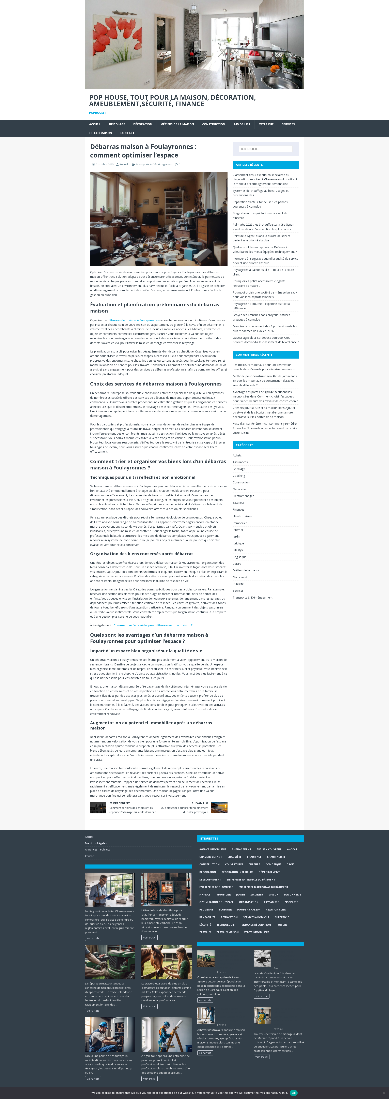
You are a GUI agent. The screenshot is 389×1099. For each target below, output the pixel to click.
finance (204, 894)
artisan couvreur (269, 849)
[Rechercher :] (266, 149)
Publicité (238, 584)
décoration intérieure (237, 872)
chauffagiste (276, 857)
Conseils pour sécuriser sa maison (272, 369)
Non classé (240, 577)
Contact (127, 133)
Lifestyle (238, 550)
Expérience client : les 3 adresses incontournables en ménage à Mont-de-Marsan (288, 1016)
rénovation (229, 917)
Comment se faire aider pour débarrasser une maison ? (153, 625)
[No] (384, 1093)
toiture (281, 925)
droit (291, 864)
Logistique (239, 557)
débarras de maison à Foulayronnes (133, 320)
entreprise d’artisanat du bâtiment (263, 887)
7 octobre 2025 (105, 164)
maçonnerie (292, 894)
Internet (238, 530)
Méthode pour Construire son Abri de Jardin (261, 376)
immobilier (223, 894)
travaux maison (227, 932)
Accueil (95, 124)
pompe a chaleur (248, 909)
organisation (249, 902)
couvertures (234, 864)
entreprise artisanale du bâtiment (251, 879)
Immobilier (241, 124)
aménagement (241, 849)
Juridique (238, 543)
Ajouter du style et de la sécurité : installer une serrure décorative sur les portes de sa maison (264, 412)
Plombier (225, 909)
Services (288, 124)
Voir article (93, 938)
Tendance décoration (255, 925)
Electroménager (243, 496)
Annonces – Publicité (97, 849)
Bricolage (117, 124)
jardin (240, 894)
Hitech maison (100, 133)
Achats (237, 455)
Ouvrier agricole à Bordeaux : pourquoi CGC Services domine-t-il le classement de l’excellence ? (232, 959)
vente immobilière (256, 932)
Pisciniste (291, 902)
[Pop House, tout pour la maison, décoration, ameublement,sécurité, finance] (194, 86)
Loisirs (237, 564)
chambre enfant (210, 857)
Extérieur (266, 124)
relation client (277, 909)
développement (210, 879)
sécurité (205, 925)
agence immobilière (212, 849)
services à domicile (256, 917)
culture (254, 864)
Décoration (142, 124)
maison (273, 894)
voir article (205, 1000)
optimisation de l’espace (216, 902)
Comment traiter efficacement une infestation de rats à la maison (287, 958)
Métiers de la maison (177, 124)
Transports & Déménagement (154, 164)
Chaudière (235, 857)
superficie (282, 917)
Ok (294, 1092)
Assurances (240, 462)
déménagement (269, 872)
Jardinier (256, 894)
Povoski (124, 164)
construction (209, 864)
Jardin (236, 536)
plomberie (206, 909)
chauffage (254, 857)
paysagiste (271, 902)
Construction (213, 124)
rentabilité (207, 917)
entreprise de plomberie (216, 887)
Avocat (292, 849)
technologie (226, 925)
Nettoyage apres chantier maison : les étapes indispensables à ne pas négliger (231, 1014)
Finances (238, 509)
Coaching (239, 476)
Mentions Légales (96, 843)
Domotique (273, 864)
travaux (205, 932)
